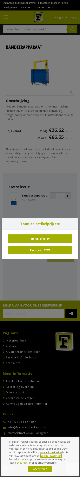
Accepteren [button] (40, 469)
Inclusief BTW (40, 238)
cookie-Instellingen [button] (51, 455)
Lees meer (23, 462)
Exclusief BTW (40, 250)
